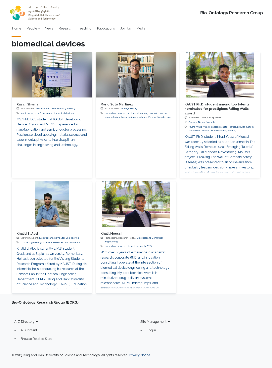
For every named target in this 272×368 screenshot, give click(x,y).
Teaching (84, 28)
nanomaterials (112, 117)
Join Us (125, 28)
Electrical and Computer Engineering (55, 108)
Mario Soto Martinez (117, 104)
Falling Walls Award (199, 126)
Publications (106, 28)
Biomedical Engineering (223, 130)
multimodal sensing (137, 113)
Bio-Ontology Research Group (231, 12)
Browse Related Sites (36, 339)
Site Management (153, 322)
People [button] (32, 28)
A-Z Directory (24, 322)
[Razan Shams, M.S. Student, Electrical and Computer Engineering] (52, 74)
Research (65, 28)
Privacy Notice (139, 355)
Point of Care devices (159, 117)
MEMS (148, 246)
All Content (29, 330)
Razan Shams (27, 104)
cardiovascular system (242, 126)
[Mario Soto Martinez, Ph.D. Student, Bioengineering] (136, 74)
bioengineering (135, 246)
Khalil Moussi (111, 233)
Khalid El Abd (27, 233)
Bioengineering (129, 108)
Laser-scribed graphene (134, 117)
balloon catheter (219, 126)
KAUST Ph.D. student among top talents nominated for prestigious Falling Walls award (217, 108)
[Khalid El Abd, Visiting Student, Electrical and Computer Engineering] (52, 204)
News (49, 28)
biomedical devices (63, 113)
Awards (193, 122)
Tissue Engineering (31, 242)
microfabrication (158, 113)
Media (140, 28)
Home (16, 28)
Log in (151, 330)
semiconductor (29, 113)
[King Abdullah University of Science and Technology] (34, 13)
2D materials (45, 113)
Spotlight (210, 122)
